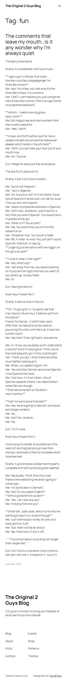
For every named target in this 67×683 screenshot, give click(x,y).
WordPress (56, 675)
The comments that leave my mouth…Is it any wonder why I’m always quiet (29, 44)
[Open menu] (59, 6)
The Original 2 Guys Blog (23, 6)
